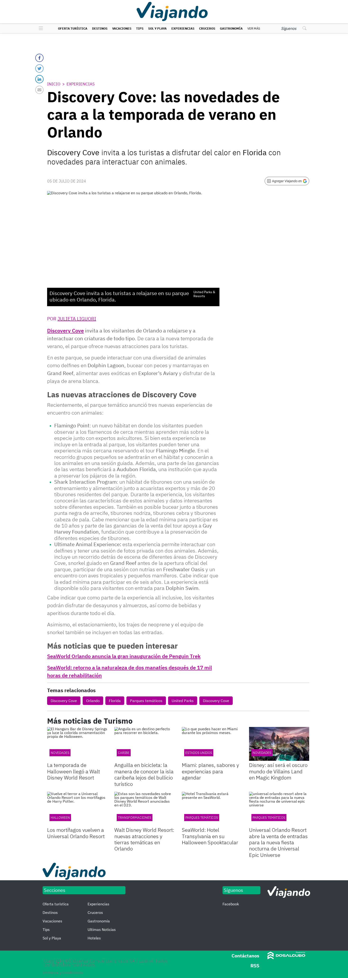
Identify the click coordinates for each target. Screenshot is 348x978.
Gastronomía (231, 29)
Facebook (231, 904)
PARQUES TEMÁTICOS (269, 817)
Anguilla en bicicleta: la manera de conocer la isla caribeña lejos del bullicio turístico (144, 774)
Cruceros (207, 29)
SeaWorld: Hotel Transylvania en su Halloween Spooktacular (210, 836)
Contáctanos (245, 955)
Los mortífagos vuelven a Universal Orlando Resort (76, 832)
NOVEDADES (60, 753)
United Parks (183, 700)
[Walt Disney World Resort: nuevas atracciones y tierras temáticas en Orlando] (144, 809)
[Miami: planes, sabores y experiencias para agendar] (212, 744)
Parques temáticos (146, 700)
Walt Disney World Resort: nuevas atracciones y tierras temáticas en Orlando (144, 839)
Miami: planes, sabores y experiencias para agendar (210, 771)
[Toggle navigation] (40, 28)
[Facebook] (39, 58)
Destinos (99, 29)
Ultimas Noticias (102, 929)
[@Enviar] (39, 90)
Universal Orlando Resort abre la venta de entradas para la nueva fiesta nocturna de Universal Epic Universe (278, 842)
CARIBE (123, 753)
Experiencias (182, 29)
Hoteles (94, 938)
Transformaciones (134, 817)
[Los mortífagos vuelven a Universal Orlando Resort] (77, 809)
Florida (115, 700)
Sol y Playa (157, 29)
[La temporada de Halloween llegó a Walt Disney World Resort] (77, 744)
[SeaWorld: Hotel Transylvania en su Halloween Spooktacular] (212, 809)
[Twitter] (39, 68)
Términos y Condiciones (63, 972)
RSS (254, 965)
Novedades (262, 753)
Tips (139, 29)
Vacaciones (121, 29)
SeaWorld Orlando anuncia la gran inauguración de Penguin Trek (124, 656)
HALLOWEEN (60, 817)
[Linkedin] (39, 79)
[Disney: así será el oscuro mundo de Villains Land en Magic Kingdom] (279, 744)
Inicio (53, 84)
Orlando (93, 700)
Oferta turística (72, 29)
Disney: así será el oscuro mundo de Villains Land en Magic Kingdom (278, 771)
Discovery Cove (65, 330)
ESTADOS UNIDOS (198, 753)
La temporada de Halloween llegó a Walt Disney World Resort (73, 771)
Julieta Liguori (77, 318)
